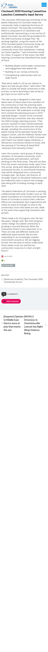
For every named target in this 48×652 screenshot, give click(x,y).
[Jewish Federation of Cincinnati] (9, 5)
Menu (44, 5)
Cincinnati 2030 (8, 265)
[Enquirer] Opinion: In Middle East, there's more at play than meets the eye (14, 323)
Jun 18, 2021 (8, 256)
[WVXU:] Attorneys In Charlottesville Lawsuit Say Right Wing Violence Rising (33, 325)
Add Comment (12, 301)
